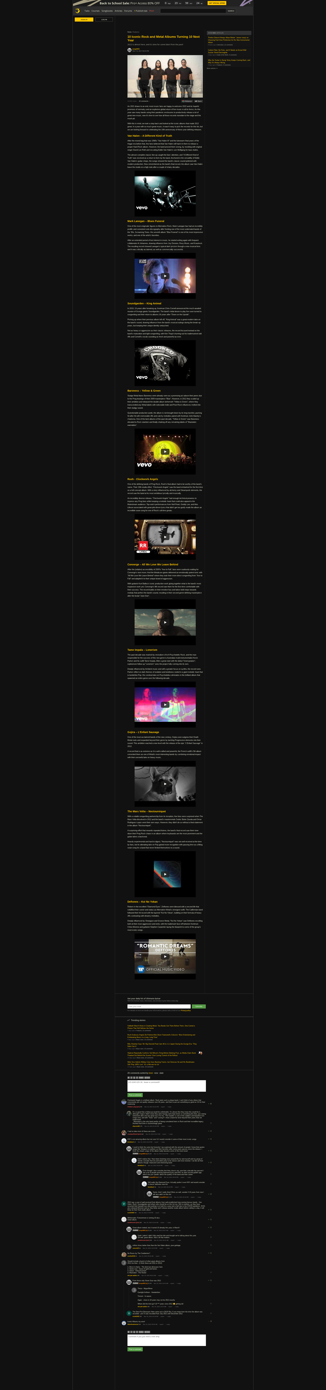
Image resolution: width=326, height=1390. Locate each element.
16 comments (149, 1067)
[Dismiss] (250, 3)
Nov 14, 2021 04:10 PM (151, 1107)
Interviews (220, 45)
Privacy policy (186, 1010)
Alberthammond (132, 1324)
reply (169, 1107)
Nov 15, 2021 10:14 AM (159, 1306)
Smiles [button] (141, 1077)
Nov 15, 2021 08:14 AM (149, 1275)
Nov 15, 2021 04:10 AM (161, 1240)
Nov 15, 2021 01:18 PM (151, 1316)
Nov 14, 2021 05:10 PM (165, 1187)
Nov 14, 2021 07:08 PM (146, 1212)
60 (140, 1248)
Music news (140, 1039)
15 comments (148, 1039)
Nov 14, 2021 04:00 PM (155, 1165)
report (163, 1107)
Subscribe (198, 1006)
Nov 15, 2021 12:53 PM (150, 1248)
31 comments (146, 1030)
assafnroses (131, 1222)
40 (135, 1142)
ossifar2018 (131, 1256)
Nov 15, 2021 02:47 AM (153, 1134)
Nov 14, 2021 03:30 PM (161, 1153)
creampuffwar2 (132, 1134)
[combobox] (166, 1086)
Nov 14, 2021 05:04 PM (171, 1177)
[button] (211, 1101)
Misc (214, 33)
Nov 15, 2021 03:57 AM (161, 1230)
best (151, 1073)
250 (141, 1222)
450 (138, 1275)
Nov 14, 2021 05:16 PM (152, 1126)
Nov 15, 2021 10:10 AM (161, 1283)
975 (141, 1126)
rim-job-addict (132, 1275)
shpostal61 (136, 1126)
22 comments (149, 1058)
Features (219, 65)
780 (136, 1212)
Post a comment (135, 1095)
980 (141, 1107)
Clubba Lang (131, 1107)
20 (136, 1256)
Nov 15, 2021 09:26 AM (146, 1256)
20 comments (143, 101)
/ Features (135, 32)
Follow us (188, 101)
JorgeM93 (136, 49)
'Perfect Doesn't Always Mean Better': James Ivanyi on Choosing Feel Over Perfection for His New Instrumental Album (228, 40)
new (156, 1073)
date (162, 1073)
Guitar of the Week (222, 55)
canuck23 (136, 1248)
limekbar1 (130, 1142)
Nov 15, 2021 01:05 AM (151, 1222)
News (129, 32)
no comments (228, 45)
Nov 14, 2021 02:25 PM (145, 1142)
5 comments (233, 55)
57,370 (150, 1153)
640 (143, 1134)
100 (140, 1324)
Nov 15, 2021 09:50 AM (150, 1324)
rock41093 (130, 1212)
